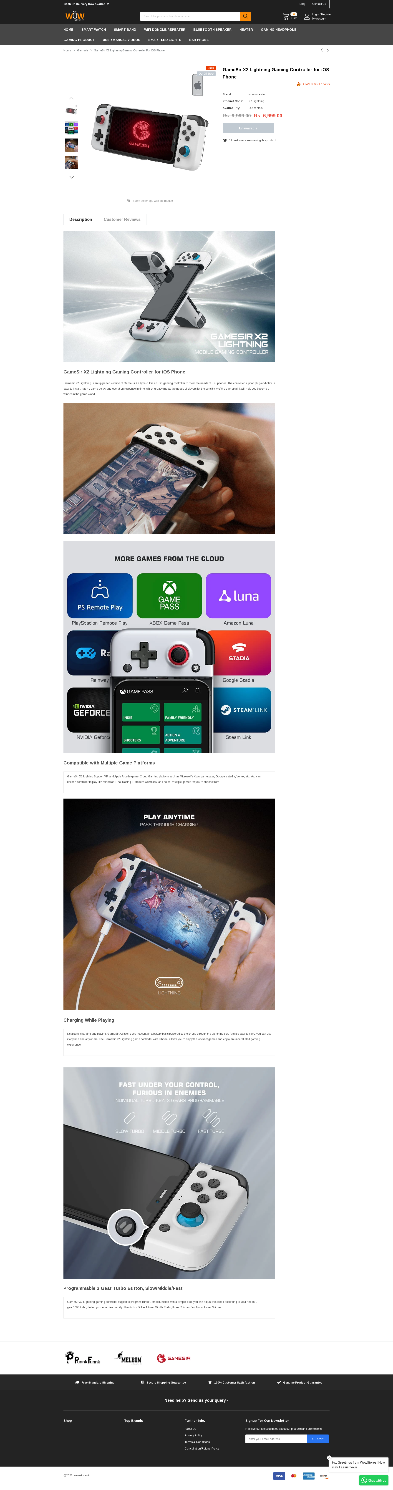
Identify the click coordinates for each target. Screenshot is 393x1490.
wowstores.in (257, 94)
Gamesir (82, 50)
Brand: (227, 94)
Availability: (231, 108)
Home (67, 50)
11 (230, 140)
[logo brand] (82, 1358)
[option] (105, 4)
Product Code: (233, 101)
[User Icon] (307, 17)
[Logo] (74, 14)
